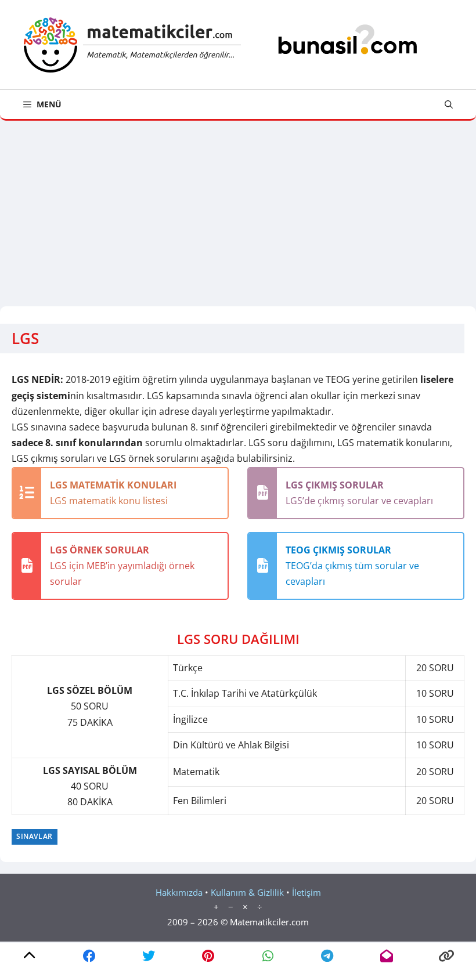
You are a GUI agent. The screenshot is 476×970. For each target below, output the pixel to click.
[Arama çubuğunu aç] (448, 104)
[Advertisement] (238, 207)
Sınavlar (34, 836)
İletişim (306, 892)
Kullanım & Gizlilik (247, 892)
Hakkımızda (179, 892)
